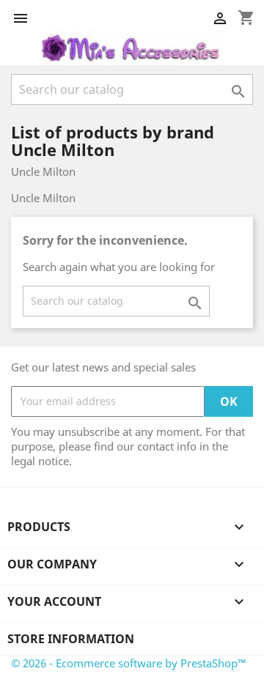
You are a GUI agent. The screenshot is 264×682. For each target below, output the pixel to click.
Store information (70, 639)
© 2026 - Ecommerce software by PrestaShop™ (128, 663)
